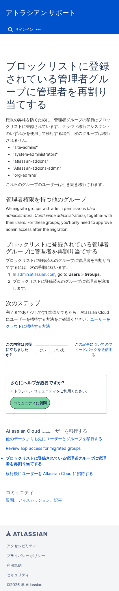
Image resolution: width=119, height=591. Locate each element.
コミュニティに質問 (30, 402)
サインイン (24, 29)
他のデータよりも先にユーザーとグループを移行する (54, 438)
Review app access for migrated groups (43, 448)
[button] (10, 29)
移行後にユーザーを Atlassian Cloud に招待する (49, 473)
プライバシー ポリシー (26, 555)
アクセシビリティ (21, 545)
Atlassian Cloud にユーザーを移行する (46, 431)
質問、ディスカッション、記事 (34, 500)
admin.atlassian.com (36, 274)
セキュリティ (18, 574)
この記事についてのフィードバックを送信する (93, 349)
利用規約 (14, 565)
